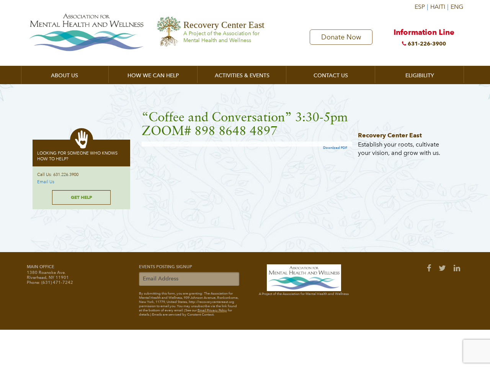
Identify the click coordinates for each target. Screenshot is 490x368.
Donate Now (341, 37)
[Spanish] (421, 4)
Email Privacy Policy (212, 310)
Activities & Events (242, 75)
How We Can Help (153, 75)
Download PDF (335, 148)
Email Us (45, 181)
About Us (64, 75)
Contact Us (331, 75)
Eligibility (419, 75)
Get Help (81, 197)
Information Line (424, 37)
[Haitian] (439, 4)
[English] (456, 4)
